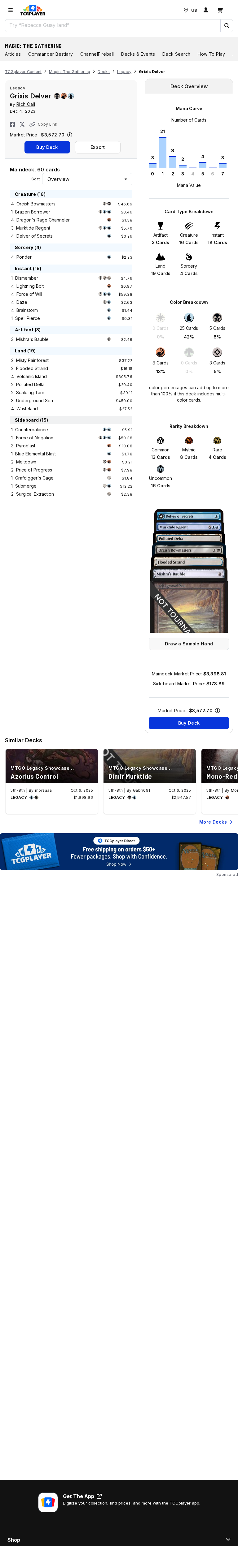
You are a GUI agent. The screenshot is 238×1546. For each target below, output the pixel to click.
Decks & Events (138, 54)
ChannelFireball (97, 54)
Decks (104, 71)
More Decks (213, 822)
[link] (32, 10)
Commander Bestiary (50, 54)
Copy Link (47, 124)
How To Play (211, 54)
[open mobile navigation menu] (10, 10)
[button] (226, 25)
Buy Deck (47, 147)
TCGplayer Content (23, 71)
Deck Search (176, 54)
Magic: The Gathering (33, 45)
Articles (13, 54)
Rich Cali (25, 104)
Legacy (124, 71)
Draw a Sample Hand (189, 643)
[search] (113, 25)
